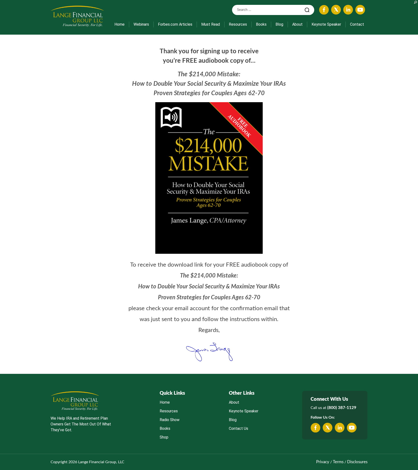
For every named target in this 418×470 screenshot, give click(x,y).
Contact (357, 24)
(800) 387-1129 (341, 408)
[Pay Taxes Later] (77, 16)
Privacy (322, 462)
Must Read (210, 24)
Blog (279, 24)
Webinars (141, 24)
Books (261, 24)
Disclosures (357, 462)
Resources (238, 24)
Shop (164, 437)
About (297, 24)
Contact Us (238, 428)
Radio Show (169, 419)
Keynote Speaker (326, 24)
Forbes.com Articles (175, 24)
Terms (338, 462)
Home (119, 24)
